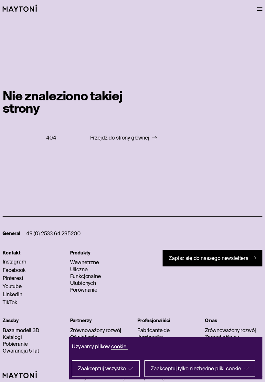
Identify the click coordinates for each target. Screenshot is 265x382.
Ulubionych (83, 283)
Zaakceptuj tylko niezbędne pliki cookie (196, 368)
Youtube (12, 286)
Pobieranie (15, 344)
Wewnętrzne (84, 262)
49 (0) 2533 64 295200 (53, 233)
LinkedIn (12, 294)
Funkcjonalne (85, 276)
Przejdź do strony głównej (119, 137)
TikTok (10, 302)
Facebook (14, 270)
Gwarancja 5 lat (21, 351)
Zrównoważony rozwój (95, 330)
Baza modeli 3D (21, 330)
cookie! (119, 346)
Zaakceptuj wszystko (102, 368)
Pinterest (13, 278)
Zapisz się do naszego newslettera (209, 258)
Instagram (14, 261)
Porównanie (83, 290)
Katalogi (12, 337)
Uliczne (79, 269)
